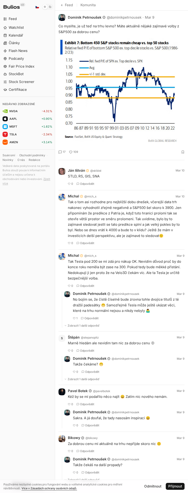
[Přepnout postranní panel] (55, 246)
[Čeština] (37, 7)
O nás (21, 160)
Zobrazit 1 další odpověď (84, 325)
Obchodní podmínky (32, 155)
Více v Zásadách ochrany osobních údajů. (49, 488)
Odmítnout (152, 486)
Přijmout (175, 486)
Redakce (34, 160)
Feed (69, 5)
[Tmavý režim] (47, 7)
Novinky (8, 160)
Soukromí (9, 155)
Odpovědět (87, 183)
